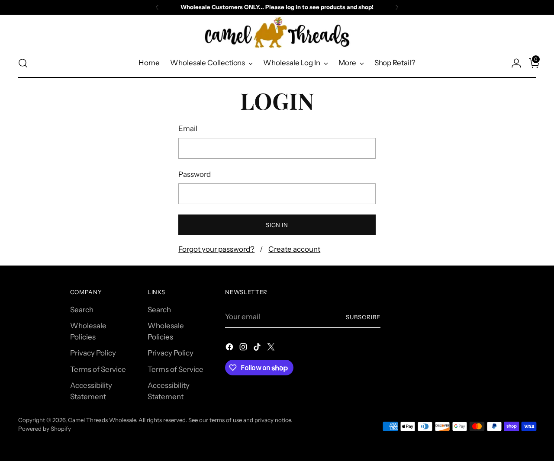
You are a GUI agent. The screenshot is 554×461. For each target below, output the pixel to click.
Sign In (277, 224)
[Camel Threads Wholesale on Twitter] (272, 349)
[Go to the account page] (513, 63)
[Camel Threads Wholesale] (277, 32)
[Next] (396, 7)
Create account (294, 249)
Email (187, 128)
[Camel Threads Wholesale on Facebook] (230, 349)
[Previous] (157, 7)
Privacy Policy (93, 353)
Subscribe (363, 317)
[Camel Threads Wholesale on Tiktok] (258, 349)
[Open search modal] (23, 63)
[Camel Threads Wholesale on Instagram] (244, 349)
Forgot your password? (216, 249)
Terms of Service (98, 369)
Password (194, 174)
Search (81, 309)
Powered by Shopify (44, 428)
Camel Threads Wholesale (102, 419)
